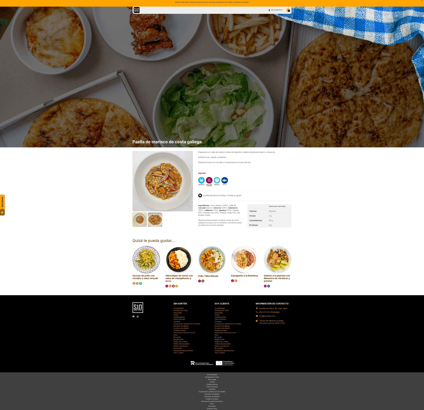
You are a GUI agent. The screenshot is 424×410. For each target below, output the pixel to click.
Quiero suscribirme (181, 346)
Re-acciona (178, 348)
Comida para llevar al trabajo (214, 195)
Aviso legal (178, 313)
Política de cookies (180, 341)
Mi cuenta (177, 337)
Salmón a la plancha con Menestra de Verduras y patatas (277, 278)
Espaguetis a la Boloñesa (244, 275)
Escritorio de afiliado (181, 326)
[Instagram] (138, 317)
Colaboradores (179, 317)
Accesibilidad (179, 308)
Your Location (179, 353)
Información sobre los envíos (184, 333)
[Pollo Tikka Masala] (212, 247)
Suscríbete (2, 202)
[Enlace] (136, 10)
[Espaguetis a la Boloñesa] (245, 247)
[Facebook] (133, 317)
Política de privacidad (181, 344)
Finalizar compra (180, 330)
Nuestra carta (178, 339)
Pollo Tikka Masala (208, 276)
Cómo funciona (179, 319)
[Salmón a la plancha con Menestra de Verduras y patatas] (278, 247)
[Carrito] (289, 10)
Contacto (177, 321)
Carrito (176, 315)
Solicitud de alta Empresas (183, 350)
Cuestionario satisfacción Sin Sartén (187, 324)
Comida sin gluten (234, 195)
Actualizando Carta (180, 310)
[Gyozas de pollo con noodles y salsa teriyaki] (146, 247)
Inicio (175, 335)
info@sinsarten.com (267, 316)
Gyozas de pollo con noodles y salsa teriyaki (145, 277)
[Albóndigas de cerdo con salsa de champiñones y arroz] (179, 247)
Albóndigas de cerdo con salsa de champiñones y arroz (179, 278)
